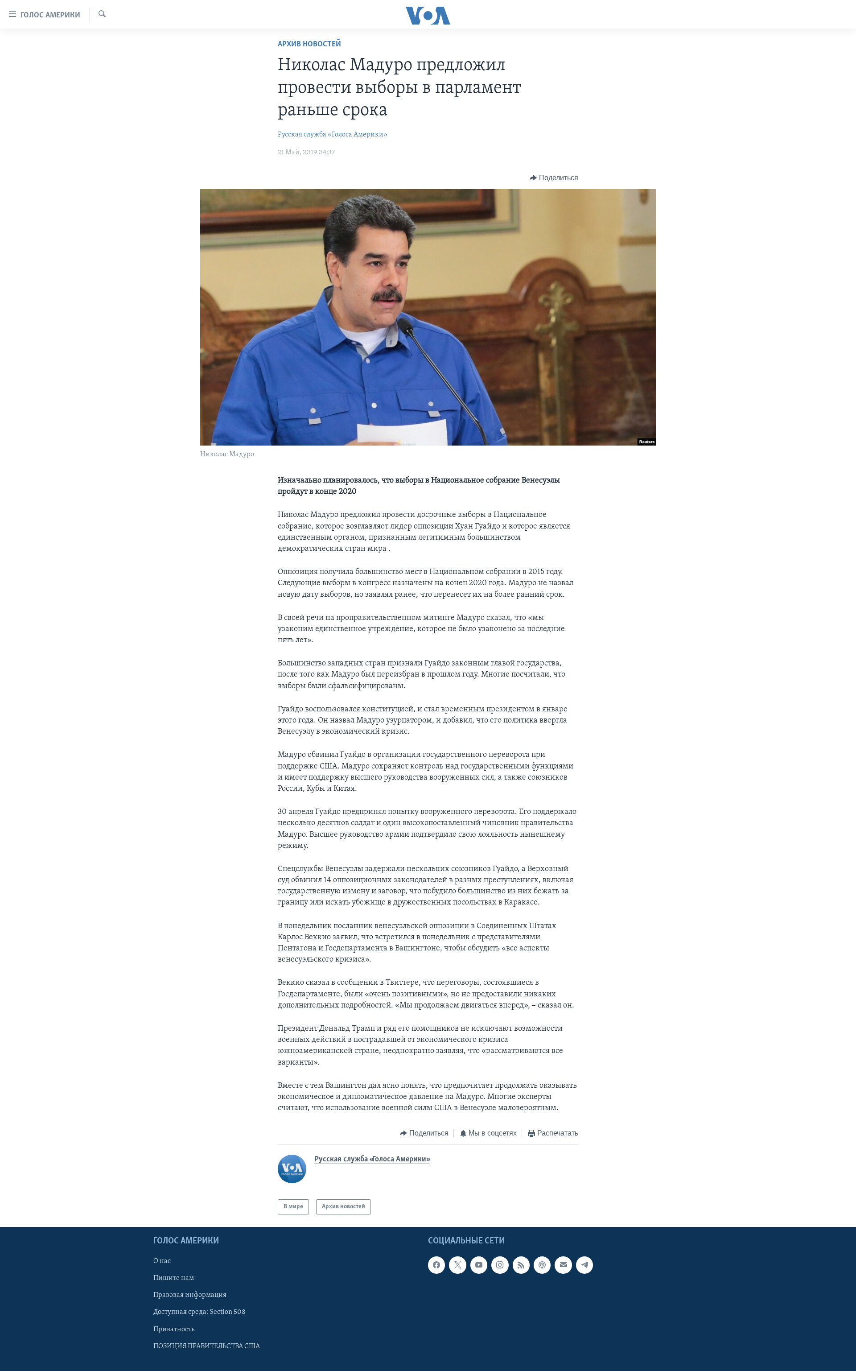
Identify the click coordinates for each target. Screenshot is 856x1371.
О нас (162, 1261)
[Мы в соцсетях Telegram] (584, 1265)
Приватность (173, 1329)
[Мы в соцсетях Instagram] (499, 1265)
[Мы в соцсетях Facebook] (436, 1265)
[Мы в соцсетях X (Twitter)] (457, 1265)
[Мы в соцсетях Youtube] (478, 1265)
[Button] (554, 178)
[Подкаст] (542, 1265)
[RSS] (521, 1265)
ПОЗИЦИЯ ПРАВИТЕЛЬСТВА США (206, 1346)
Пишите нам (173, 1278)
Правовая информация (189, 1295)
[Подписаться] (563, 1265)
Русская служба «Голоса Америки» (332, 134)
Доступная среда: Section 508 (199, 1312)
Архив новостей (309, 45)
